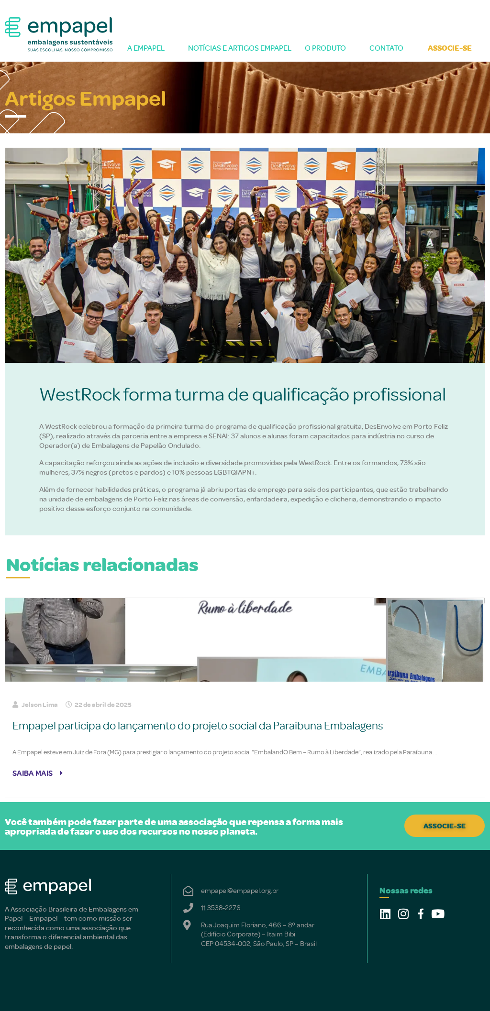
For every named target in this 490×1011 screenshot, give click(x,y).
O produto (325, 48)
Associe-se (450, 48)
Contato (386, 48)
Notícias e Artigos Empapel (238, 48)
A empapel (146, 48)
